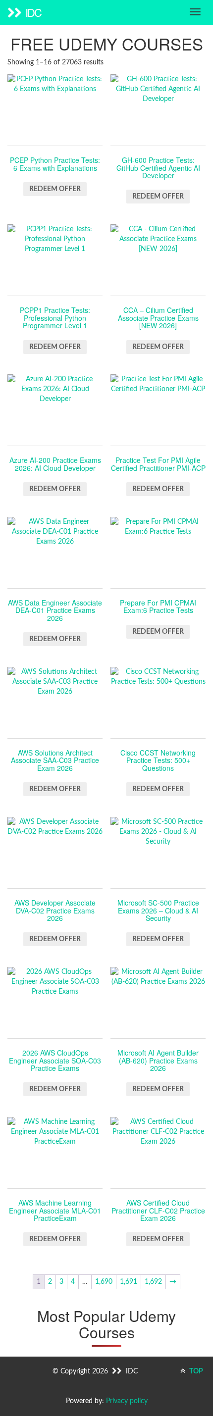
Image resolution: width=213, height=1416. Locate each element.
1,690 (103, 1281)
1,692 (153, 1281)
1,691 (128, 1281)
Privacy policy (127, 1401)
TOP (195, 1371)
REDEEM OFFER (55, 189)
